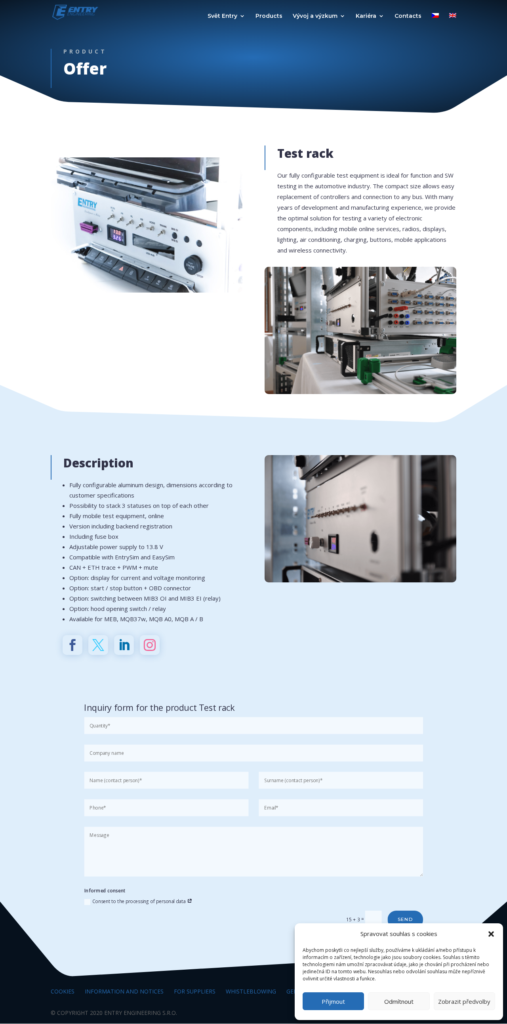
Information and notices (124, 991)
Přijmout (333, 1001)
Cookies (62, 991)
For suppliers (194, 991)
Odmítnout (399, 1001)
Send (405, 919)
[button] (491, 934)
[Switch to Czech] (435, 19)
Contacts (408, 16)
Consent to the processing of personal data (139, 901)
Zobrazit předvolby (464, 1001)
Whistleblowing (251, 991)
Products (268, 16)
